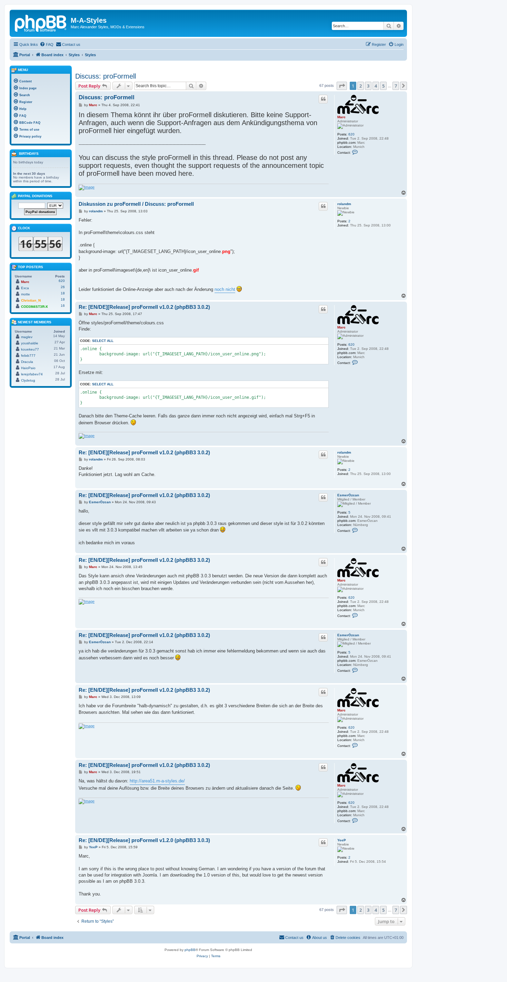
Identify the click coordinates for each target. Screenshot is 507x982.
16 (63, 305)
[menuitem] (46, 44)
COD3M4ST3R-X (34, 306)
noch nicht (225, 289)
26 (63, 287)
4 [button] (376, 86)
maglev (26, 337)
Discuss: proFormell (105, 76)
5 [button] (383, 86)
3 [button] (368, 86)
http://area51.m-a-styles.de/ (157, 780)
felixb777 (28, 355)
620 (351, 134)
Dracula (27, 362)
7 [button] (396, 86)
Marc (341, 117)
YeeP (341, 840)
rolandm (344, 204)
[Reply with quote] (323, 99)
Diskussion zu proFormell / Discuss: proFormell (136, 204)
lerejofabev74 (32, 374)
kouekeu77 (30, 349)
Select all (102, 341)
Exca (25, 288)
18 (63, 293)
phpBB (190, 950)
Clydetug (28, 380)
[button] (342, 86)
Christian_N (31, 300)
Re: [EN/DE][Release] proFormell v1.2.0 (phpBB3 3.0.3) (144, 840)
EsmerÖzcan (348, 495)
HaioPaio (28, 368)
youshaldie (29, 343)
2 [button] (360, 86)
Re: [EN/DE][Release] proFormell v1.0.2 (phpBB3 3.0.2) (144, 307)
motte (25, 294)
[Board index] (41, 22)
